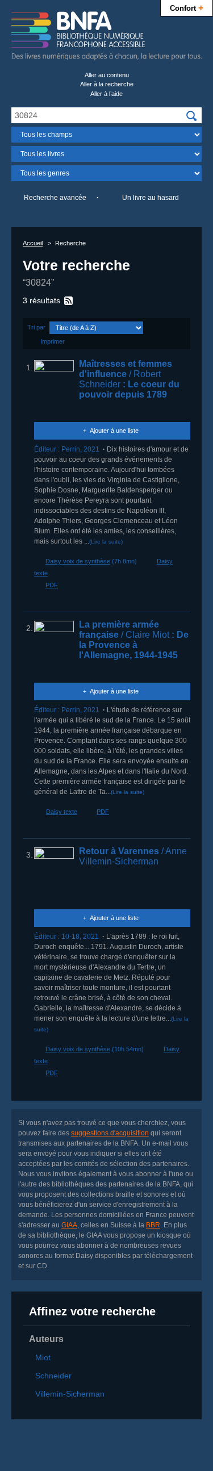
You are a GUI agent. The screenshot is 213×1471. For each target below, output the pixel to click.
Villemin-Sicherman (70, 1393)
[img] (191, 116)
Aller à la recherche (106, 84)
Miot (43, 1357)
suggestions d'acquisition (110, 1133)
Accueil (33, 243)
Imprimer (52, 341)
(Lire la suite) (106, 541)
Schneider (53, 1375)
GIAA (69, 1225)
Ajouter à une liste (114, 430)
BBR (153, 1225)
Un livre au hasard (150, 198)
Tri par (36, 327)
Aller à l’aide (106, 93)
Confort (186, 7)
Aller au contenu (107, 75)
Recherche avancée (55, 198)
